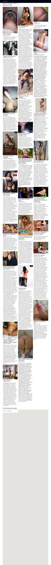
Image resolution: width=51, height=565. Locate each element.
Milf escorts (5, 3)
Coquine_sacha (22, 288)
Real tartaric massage (39, 255)
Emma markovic (7, 380)
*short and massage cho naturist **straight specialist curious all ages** (10, 341)
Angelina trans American (9, 56)
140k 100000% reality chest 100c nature (25, 359)
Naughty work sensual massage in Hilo (24, 134)
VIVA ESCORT (5, 1)
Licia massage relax (23, 26)
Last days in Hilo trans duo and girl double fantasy (40, 114)
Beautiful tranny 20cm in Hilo (40, 322)
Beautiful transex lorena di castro (40, 52)
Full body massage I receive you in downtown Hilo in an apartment (25, 237)
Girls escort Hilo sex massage (23, 96)
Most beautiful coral (39, 161)
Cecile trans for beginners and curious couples (40, 233)
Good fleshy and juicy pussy (23, 199)
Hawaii (15, 3)
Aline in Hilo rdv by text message (9, 114)
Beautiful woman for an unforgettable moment (9, 267)
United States (10, 3)
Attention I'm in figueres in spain (9, 235)
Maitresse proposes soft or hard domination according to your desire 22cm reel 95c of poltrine (25, 160)
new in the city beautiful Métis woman (9, 194)
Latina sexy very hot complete (8, 156)
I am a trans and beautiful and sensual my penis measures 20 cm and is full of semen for (40, 199)
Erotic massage (7, 34)
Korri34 (36, 22)
